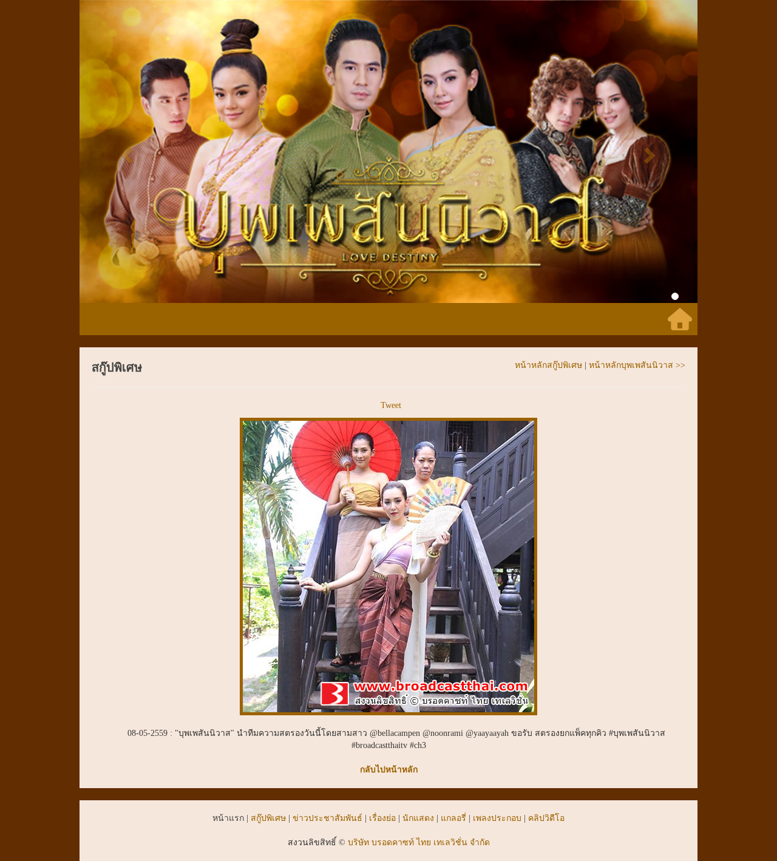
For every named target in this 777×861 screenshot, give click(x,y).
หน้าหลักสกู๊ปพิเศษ (548, 365)
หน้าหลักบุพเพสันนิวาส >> (637, 365)
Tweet (391, 405)
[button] (126, 151)
